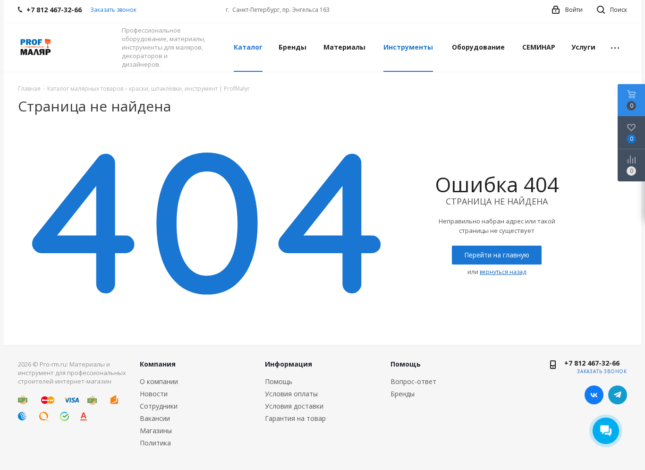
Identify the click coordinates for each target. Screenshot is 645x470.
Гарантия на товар (295, 418)
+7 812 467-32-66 (592, 363)
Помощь (278, 381)
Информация (288, 363)
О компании (159, 381)
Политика (155, 442)
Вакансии (155, 418)
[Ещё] (615, 47)
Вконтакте (594, 394)
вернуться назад (503, 272)
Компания (158, 363)
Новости (154, 393)
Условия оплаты (291, 393)
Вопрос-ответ (413, 381)
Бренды (402, 393)
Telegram (617, 394)
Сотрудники (159, 406)
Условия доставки (294, 406)
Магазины (156, 430)
